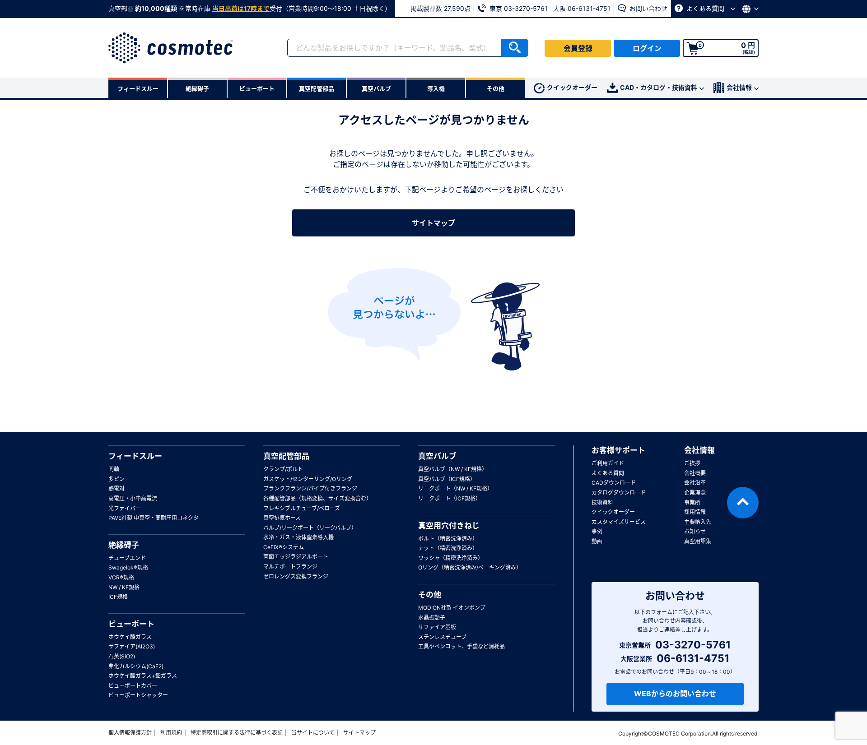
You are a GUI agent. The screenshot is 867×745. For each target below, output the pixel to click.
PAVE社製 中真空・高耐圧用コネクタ (153, 517)
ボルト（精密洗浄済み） (448, 538)
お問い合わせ (647, 8)
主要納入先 (697, 521)
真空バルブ (437, 456)
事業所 (692, 502)
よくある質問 (705, 8)
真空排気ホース (282, 517)
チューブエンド (127, 558)
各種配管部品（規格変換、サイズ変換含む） (317, 498)
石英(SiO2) (121, 656)
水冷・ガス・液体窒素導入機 (298, 537)
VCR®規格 (121, 577)
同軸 (113, 469)
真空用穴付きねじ (449, 525)
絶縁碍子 (123, 545)
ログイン (647, 48)
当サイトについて (313, 732)
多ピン (116, 479)
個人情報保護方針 (130, 732)
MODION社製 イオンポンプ (451, 607)
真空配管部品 (286, 456)
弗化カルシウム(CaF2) (135, 666)
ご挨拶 (692, 463)
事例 (597, 531)
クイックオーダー (572, 87)
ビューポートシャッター (138, 695)
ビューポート (131, 624)
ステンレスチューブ (442, 637)
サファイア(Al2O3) (131, 646)
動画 (597, 541)
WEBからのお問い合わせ (675, 693)
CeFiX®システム (283, 547)
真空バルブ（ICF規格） (446, 479)
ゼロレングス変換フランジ (295, 576)
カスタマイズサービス (619, 521)
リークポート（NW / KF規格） (455, 488)
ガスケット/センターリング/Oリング (307, 479)
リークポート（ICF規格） (449, 498)
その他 (429, 594)
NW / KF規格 (124, 587)
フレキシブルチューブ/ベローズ (301, 508)
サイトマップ (433, 222)
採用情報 (695, 512)
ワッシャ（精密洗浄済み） (450, 558)
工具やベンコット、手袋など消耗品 (461, 646)
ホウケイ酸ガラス (130, 637)
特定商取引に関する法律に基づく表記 (237, 732)
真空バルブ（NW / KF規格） (452, 469)
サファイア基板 (437, 627)
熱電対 (116, 488)
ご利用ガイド (608, 463)
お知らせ (695, 531)
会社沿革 (695, 482)
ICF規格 (118, 596)
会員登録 (578, 48)
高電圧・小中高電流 (132, 498)
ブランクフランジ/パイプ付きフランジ (310, 488)
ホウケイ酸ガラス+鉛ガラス (142, 675)
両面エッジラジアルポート (295, 556)
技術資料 (602, 502)
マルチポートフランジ (290, 566)
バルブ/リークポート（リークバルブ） (310, 527)
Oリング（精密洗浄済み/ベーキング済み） (470, 567)
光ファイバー (124, 508)
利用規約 (171, 732)
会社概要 (695, 473)
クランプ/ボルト (283, 469)
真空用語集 (697, 541)
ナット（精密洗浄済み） (448, 548)
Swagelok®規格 (128, 567)
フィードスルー (135, 456)
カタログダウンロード (619, 492)
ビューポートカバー (132, 685)
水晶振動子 (431, 617)
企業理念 (695, 492)
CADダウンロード (614, 482)
